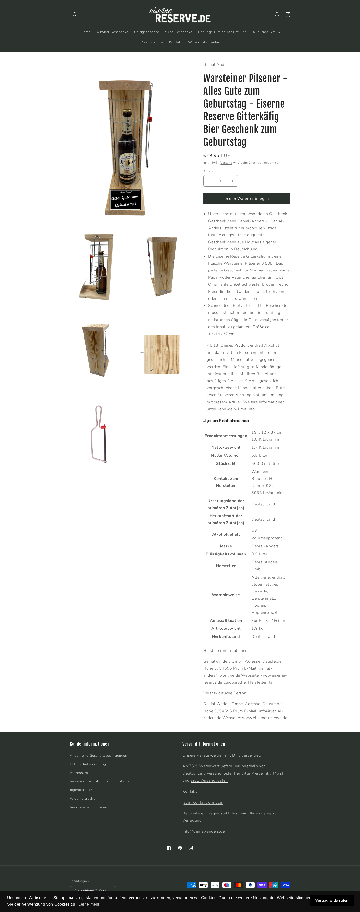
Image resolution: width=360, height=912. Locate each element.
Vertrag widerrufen (331, 900)
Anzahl (208, 171)
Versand (226, 163)
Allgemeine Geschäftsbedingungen (98, 755)
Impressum (79, 772)
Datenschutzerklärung (88, 764)
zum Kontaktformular (203, 802)
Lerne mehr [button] (89, 904)
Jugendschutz (81, 790)
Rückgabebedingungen (88, 807)
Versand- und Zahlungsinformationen (101, 781)
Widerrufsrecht (82, 798)
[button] (75, 14)
